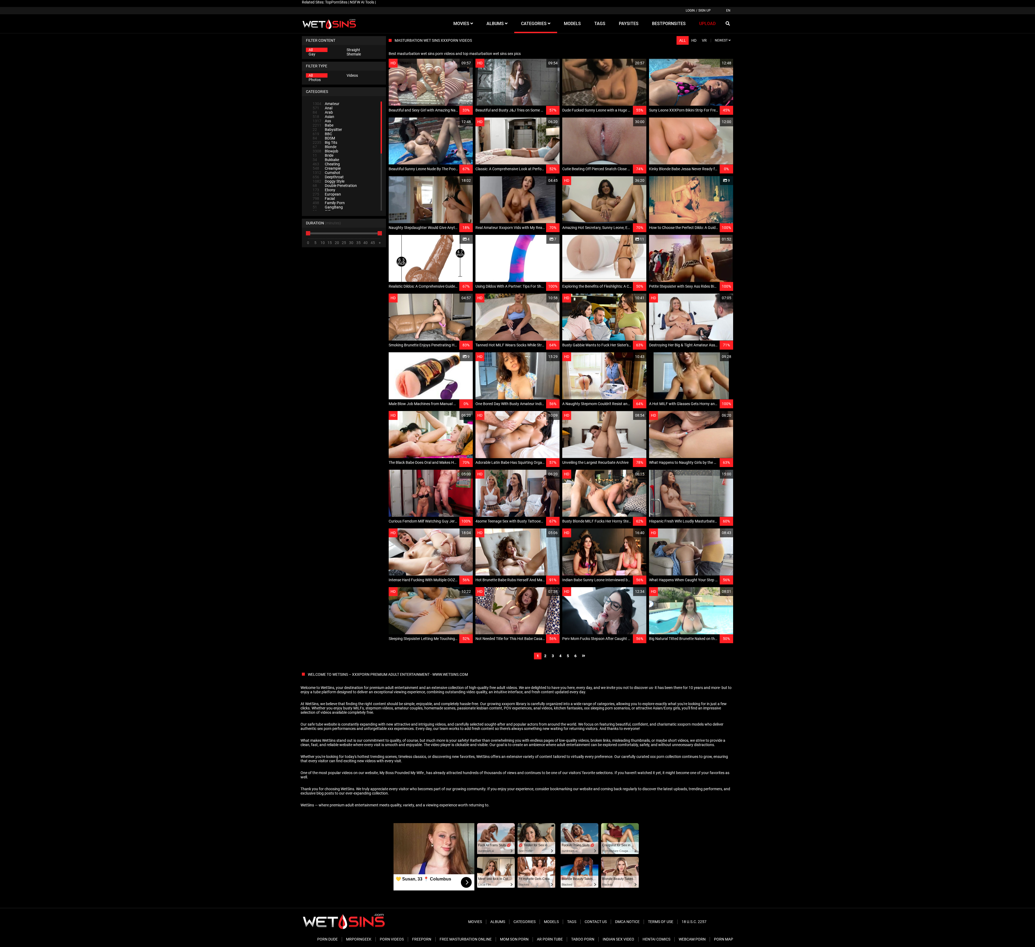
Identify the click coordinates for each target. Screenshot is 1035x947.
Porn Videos (392, 939)
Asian (323, 116)
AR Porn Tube (550, 939)
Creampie (327, 168)
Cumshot (326, 172)
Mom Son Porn (514, 939)
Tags (571, 922)
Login (690, 10)
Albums (497, 922)
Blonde (324, 147)
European (327, 194)
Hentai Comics (656, 939)
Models (551, 922)
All (311, 50)
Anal (322, 108)
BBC (322, 134)
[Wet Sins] (329, 23)
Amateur (326, 104)
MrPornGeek (358, 939)
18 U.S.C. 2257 (694, 922)
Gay (312, 54)
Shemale (354, 54)
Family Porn (329, 203)
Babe (323, 125)
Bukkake (326, 160)
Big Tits (325, 142)
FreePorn (421, 939)
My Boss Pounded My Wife (402, 773)
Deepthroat (328, 177)
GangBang (328, 207)
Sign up (704, 10)
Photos (315, 80)
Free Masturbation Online (466, 939)
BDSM (324, 138)
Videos (352, 75)
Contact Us (596, 922)
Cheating (326, 164)
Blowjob (325, 151)
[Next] (583, 656)
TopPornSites (336, 2)
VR (704, 40)
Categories (524, 922)
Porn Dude (327, 939)
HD (693, 40)
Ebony (324, 190)
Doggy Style (328, 181)
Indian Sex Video (618, 939)
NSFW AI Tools (362, 2)
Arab (323, 112)
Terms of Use (660, 922)
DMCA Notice (627, 922)
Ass (322, 121)
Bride (323, 155)
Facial (324, 198)
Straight (353, 50)
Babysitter (327, 129)
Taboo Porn (582, 939)
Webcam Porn (692, 939)
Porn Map (723, 939)
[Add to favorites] (455, 63)
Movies (475, 922)
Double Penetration (335, 185)
